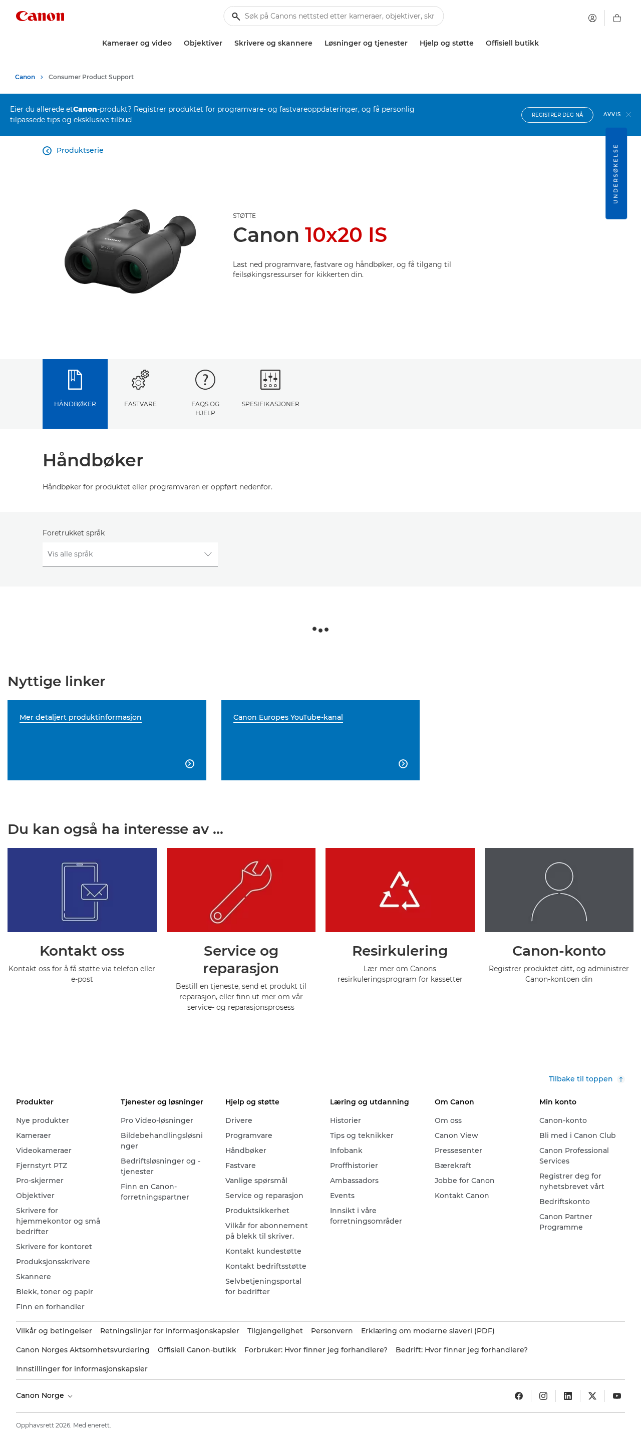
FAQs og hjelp (205, 408)
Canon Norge (41, 1395)
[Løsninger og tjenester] (412, 43)
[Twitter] (592, 1396)
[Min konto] (592, 18)
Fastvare (140, 404)
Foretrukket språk (74, 532)
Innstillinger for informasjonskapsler (82, 1368)
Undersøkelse (615, 173)
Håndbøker (75, 404)
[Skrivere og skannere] (316, 43)
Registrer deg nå (557, 115)
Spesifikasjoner (270, 404)
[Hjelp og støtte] (478, 43)
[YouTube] (617, 1396)
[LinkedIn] (568, 1396)
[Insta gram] (543, 1396)
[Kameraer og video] (176, 43)
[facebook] (519, 1396)
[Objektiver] (226, 43)
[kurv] (617, 18)
